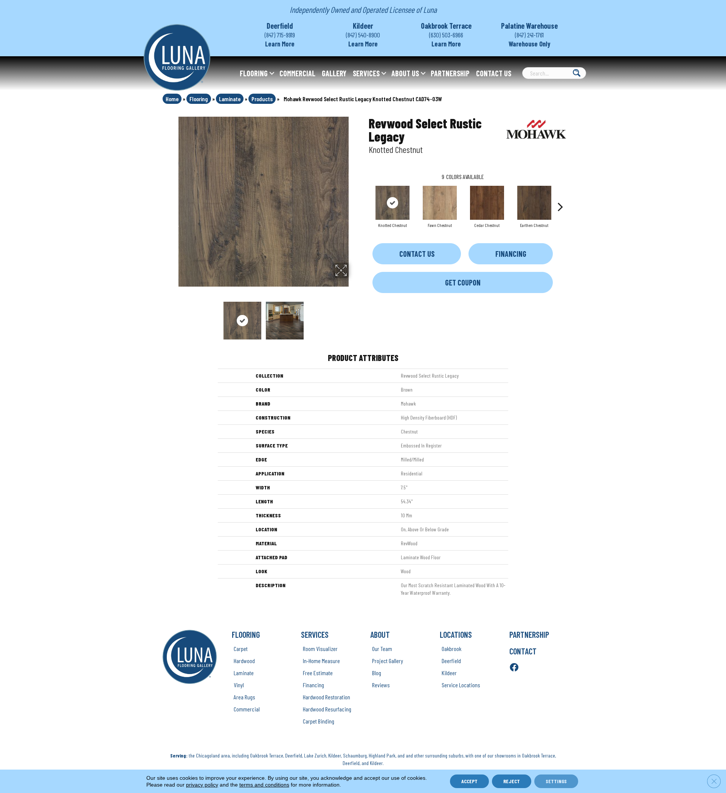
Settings (556, 781)
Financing (510, 253)
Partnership (450, 73)
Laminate (229, 98)
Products (262, 98)
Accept (469, 781)
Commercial (297, 73)
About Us (405, 73)
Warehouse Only (530, 44)
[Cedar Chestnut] (487, 203)
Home (172, 98)
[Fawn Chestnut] (440, 203)
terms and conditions (264, 785)
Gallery (334, 73)
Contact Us (493, 73)
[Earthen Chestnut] (534, 203)
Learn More (280, 44)
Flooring (254, 73)
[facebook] (514, 668)
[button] (272, 73)
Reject (511, 781)
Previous (173, 317)
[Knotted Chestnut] (392, 203)
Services (366, 73)
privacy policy (202, 785)
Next (353, 317)
